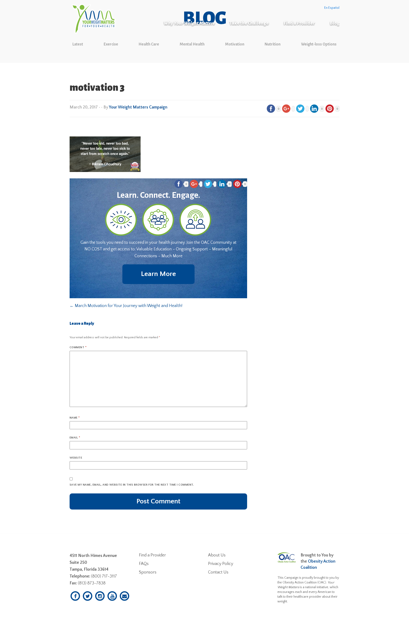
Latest (77, 44)
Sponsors (147, 572)
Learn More (158, 274)
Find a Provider (299, 23)
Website (76, 457)
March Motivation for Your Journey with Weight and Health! (126, 305)
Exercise (111, 44)
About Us (217, 555)
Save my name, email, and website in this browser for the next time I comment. (132, 484)
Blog (334, 23)
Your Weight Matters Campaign (138, 107)
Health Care (148, 44)
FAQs (144, 563)
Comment (78, 347)
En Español (331, 8)
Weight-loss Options (319, 44)
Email (75, 437)
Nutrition (272, 44)
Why (189, 23)
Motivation (234, 44)
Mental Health (192, 44)
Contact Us (218, 572)
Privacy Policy (220, 563)
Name (75, 417)
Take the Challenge (249, 23)
